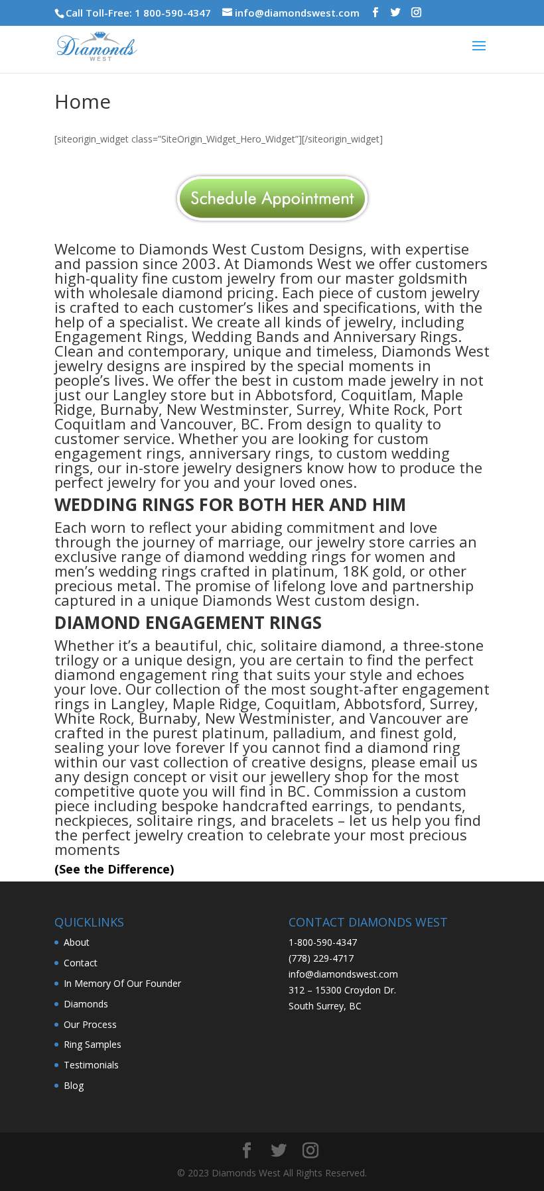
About (77, 942)
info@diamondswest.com (343, 974)
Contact (81, 962)
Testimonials (91, 1064)
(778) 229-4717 (321, 958)
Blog (74, 1085)
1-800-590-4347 (323, 942)
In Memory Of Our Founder (122, 983)
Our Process (90, 1024)
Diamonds (86, 1003)
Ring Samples (92, 1044)
